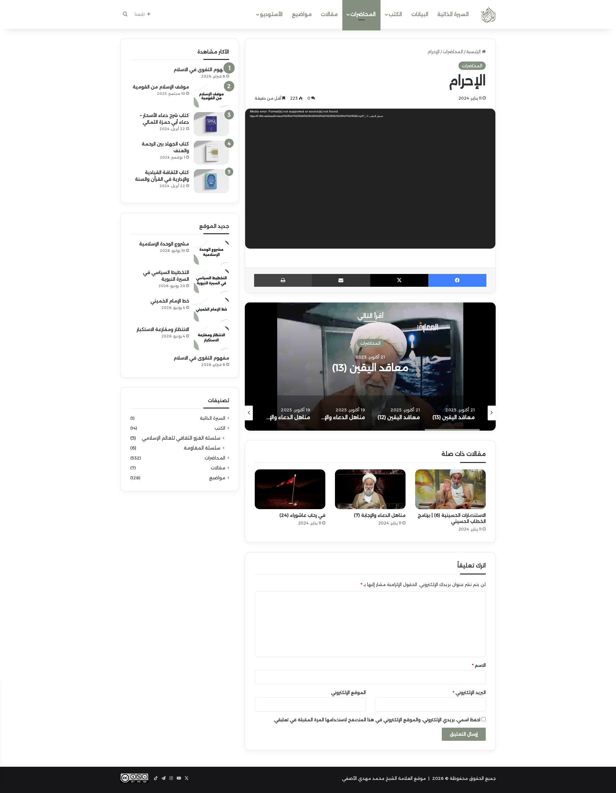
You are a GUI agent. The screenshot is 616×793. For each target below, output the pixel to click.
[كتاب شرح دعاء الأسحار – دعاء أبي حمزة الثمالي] (211, 124)
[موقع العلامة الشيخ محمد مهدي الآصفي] (488, 14)
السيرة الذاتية (453, 14)
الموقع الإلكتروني (348, 692)
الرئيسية (474, 51)
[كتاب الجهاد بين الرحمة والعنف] (211, 153)
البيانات (419, 14)
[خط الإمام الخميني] (211, 310)
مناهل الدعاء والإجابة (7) (380, 515)
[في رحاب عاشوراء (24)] (290, 489)
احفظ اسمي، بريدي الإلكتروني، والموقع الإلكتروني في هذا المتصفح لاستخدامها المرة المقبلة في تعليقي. (376, 719)
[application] (370, 180)
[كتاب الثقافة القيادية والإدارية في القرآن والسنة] (211, 181)
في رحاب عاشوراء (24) (302, 515)
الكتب (395, 14)
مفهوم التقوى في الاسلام (201, 69)
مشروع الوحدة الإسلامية (164, 244)
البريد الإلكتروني (469, 692)
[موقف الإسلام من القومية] (211, 96)
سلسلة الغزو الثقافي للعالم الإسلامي (181, 438)
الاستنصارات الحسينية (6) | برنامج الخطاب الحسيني (452, 518)
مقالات (329, 14)
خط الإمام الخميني (169, 301)
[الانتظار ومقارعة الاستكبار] (211, 338)
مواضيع (302, 14)
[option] (370, 366)
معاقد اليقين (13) (370, 367)
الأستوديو (271, 14)
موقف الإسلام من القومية (161, 87)
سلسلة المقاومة (202, 448)
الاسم (479, 665)
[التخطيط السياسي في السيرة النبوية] (211, 281)
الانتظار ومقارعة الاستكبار (163, 329)
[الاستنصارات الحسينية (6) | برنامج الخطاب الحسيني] (450, 489)
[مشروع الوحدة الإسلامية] (211, 253)
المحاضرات (363, 14)
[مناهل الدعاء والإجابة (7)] (370, 489)
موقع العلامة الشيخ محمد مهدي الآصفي (384, 778)
